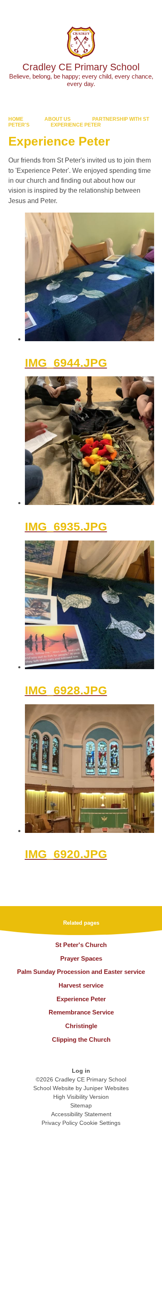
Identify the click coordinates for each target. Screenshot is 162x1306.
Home (15, 119)
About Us (57, 119)
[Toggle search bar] (130, 10)
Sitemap (81, 1105)
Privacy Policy (60, 1122)
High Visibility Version (81, 1096)
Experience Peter (76, 124)
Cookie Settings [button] (99, 1122)
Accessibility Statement (81, 1114)
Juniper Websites (106, 1088)
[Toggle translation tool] (109, 10)
